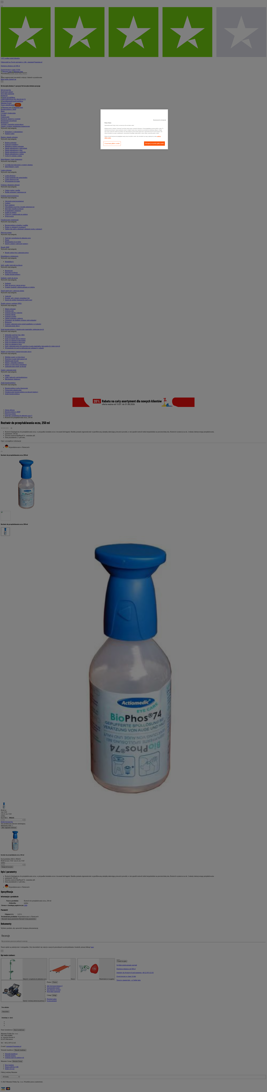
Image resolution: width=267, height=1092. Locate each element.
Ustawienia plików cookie (112, 143)
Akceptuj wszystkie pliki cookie (154, 143)
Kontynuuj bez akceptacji (159, 120)
